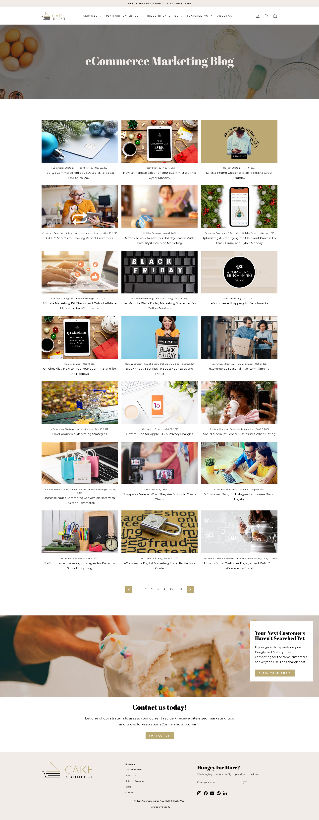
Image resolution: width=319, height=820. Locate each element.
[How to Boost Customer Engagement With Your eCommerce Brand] (239, 531)
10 (171, 589)
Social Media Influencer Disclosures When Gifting (239, 434)
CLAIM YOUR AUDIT (275, 673)
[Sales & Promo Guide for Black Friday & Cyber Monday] (239, 141)
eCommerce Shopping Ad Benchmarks (239, 303)
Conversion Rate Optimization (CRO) (63, 489)
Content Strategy (60, 298)
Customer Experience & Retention (60, 233)
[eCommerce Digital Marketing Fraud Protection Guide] (159, 531)
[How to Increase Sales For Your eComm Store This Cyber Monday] (159, 141)
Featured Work (200, 15)
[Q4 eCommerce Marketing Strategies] (80, 402)
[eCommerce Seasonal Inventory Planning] (239, 337)
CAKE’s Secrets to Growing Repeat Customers (79, 238)
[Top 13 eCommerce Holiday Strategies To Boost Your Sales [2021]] (80, 141)
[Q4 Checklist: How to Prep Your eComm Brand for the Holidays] (80, 337)
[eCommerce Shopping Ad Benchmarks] (239, 272)
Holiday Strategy (84, 168)
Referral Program (135, 781)
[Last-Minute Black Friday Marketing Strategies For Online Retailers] (159, 272)
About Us (225, 15)
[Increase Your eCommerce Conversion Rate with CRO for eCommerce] (80, 463)
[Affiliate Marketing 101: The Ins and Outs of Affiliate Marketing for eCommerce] (80, 272)
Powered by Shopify (159, 807)
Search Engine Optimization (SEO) (162, 364)
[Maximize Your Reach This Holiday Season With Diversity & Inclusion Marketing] (159, 206)
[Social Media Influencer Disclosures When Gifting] (239, 402)
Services (91, 15)
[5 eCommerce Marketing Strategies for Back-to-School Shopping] (80, 531)
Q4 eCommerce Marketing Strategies (79, 434)
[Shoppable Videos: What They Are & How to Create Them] (159, 463)
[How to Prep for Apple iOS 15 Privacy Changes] (159, 402)
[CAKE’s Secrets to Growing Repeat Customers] (80, 206)
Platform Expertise (123, 15)
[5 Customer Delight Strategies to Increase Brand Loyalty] (239, 463)
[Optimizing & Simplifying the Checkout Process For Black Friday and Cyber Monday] (239, 206)
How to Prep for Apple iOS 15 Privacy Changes (159, 434)
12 (181, 589)
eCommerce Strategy (62, 168)
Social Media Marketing (242, 429)
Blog (128, 786)
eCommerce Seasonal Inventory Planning (239, 368)
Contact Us (159, 735)
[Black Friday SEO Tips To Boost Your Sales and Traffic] (159, 337)
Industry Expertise (163, 15)
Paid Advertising (232, 298)
